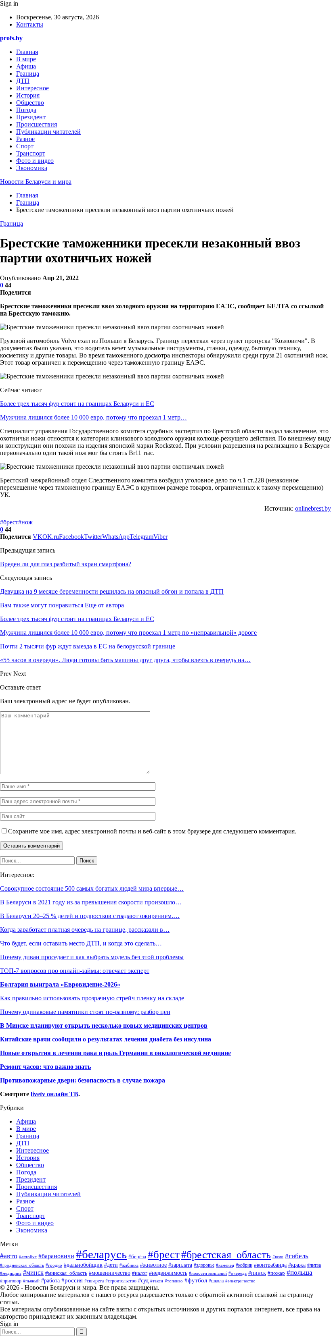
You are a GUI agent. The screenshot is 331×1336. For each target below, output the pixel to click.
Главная (27, 51)
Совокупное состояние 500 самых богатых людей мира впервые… (92, 888)
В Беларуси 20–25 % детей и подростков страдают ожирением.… (90, 915)
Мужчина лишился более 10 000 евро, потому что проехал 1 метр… (93, 417)
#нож (25, 522)
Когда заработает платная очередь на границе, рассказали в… (85, 929)
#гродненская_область (22, 1265)
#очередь (237, 1273)
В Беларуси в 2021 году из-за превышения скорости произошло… (91, 902)
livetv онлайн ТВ (54, 1094)
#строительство (120, 1281)
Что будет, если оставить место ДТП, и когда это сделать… (81, 943)
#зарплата (180, 1265)
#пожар (276, 1273)
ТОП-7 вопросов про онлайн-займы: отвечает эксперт (74, 970)
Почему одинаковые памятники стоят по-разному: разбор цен (85, 1011)
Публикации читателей (48, 131)
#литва (314, 1265)
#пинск (257, 1273)
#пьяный (31, 1280)
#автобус (28, 1256)
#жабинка (128, 1265)
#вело (277, 1256)
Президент (31, 117)
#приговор (10, 1281)
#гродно (54, 1265)
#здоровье (204, 1265)
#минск (33, 1272)
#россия (72, 1280)
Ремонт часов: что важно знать (45, 1066)
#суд (143, 1281)
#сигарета (94, 1281)
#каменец (225, 1265)
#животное (153, 1264)
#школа (216, 1281)
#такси (156, 1280)
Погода (26, 109)
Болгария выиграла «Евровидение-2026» (60, 984)
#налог (139, 1273)
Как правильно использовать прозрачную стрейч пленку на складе (92, 998)
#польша (299, 1272)
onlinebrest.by (313, 508)
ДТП (22, 80)
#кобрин (244, 1265)
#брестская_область (226, 1255)
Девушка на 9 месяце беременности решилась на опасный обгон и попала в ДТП (112, 591)
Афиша (26, 66)
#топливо (174, 1280)
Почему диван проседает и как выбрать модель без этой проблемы (92, 957)
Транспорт (30, 153)
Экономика (31, 167)
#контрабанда (270, 1265)
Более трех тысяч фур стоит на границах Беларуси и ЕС (77, 403)
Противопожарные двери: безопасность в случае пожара (82, 1080)
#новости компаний (208, 1273)
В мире (26, 59)
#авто (8, 1256)
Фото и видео (35, 160)
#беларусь (101, 1254)
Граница (27, 73)
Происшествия (36, 124)
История (28, 95)
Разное (25, 138)
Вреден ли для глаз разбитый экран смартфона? (65, 564)
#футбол (195, 1280)
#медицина (10, 1273)
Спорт (25, 146)
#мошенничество (109, 1273)
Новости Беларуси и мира (35, 181)
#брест (9, 522)
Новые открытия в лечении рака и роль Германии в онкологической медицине (115, 1052)
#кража (297, 1264)
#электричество (240, 1280)
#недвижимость (168, 1273)
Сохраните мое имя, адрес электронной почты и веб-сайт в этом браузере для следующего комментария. (152, 831)
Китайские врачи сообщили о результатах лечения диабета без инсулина (105, 1039)
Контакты (29, 24)
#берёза (137, 1256)
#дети (111, 1264)
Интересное (32, 88)
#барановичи (56, 1256)
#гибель (296, 1256)
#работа (50, 1281)
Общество (30, 102)
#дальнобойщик (83, 1265)
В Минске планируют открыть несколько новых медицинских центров (103, 1025)
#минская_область (66, 1273)
